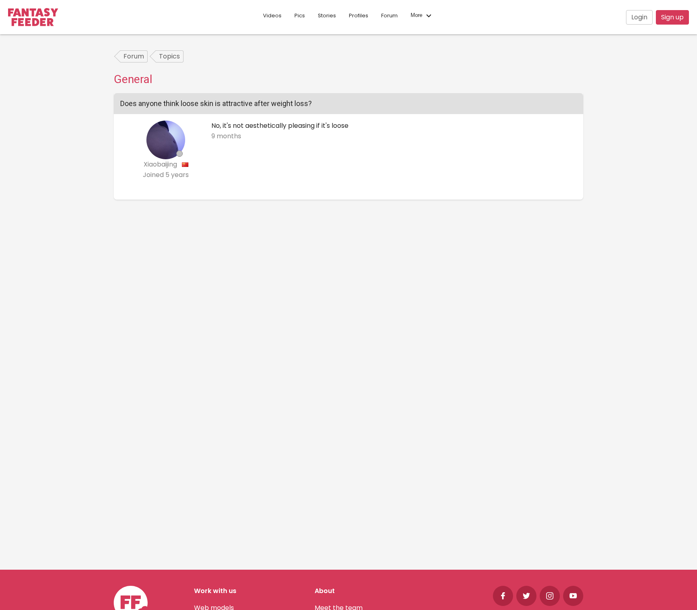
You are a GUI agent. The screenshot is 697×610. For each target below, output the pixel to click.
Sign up (672, 17)
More (417, 15)
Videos (272, 15)
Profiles (358, 15)
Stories (327, 15)
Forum (389, 15)
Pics (299, 15)
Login (639, 17)
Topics (169, 56)
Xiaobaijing (161, 164)
